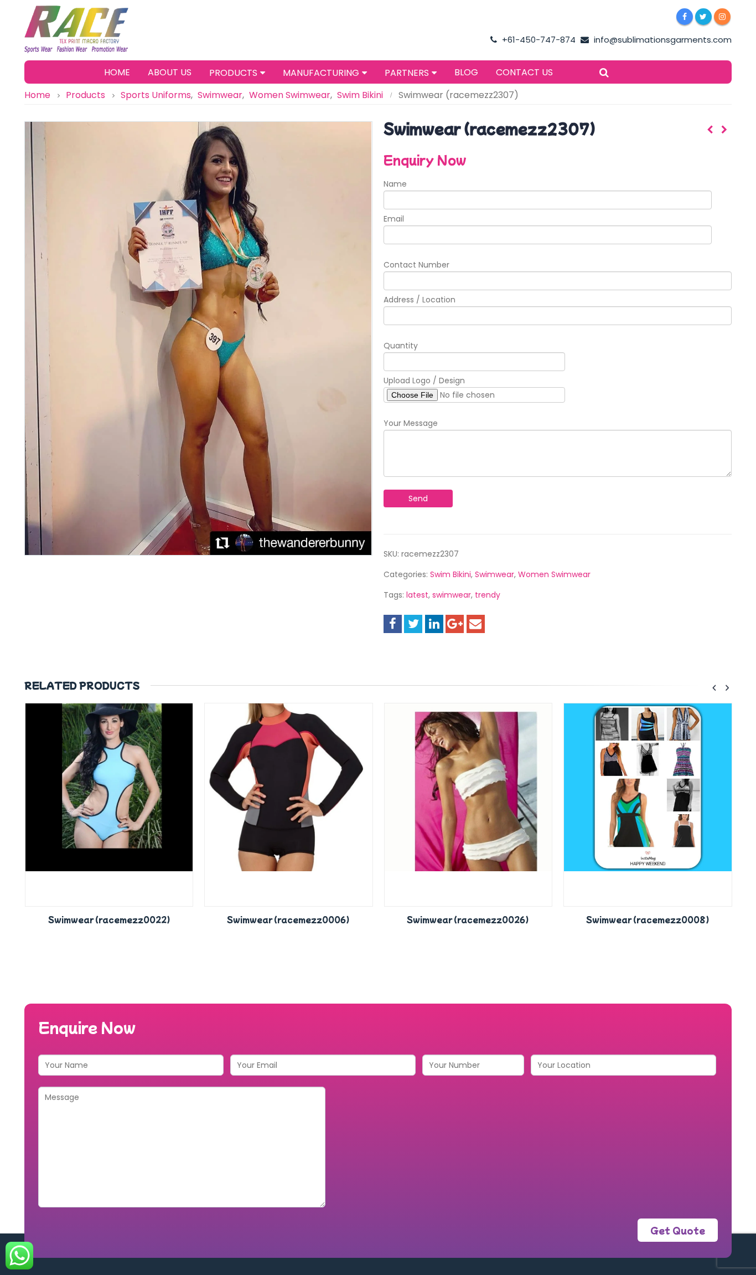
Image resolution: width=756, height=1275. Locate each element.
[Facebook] (684, 16)
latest (417, 594)
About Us (169, 72)
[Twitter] (703, 16)
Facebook (393, 624)
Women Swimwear (554, 574)
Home (117, 72)
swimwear (451, 594)
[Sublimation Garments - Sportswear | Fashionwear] (93, 29)
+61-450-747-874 (538, 39)
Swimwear (494, 574)
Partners (407, 72)
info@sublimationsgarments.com (662, 39)
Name (395, 183)
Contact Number (416, 264)
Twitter (413, 624)
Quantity (401, 345)
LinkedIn (434, 624)
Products (233, 72)
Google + (455, 624)
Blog (466, 72)
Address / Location (419, 299)
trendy (487, 594)
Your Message (411, 423)
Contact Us (524, 72)
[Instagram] (722, 16)
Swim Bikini (450, 574)
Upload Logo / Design (424, 380)
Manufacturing (321, 72)
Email (394, 218)
